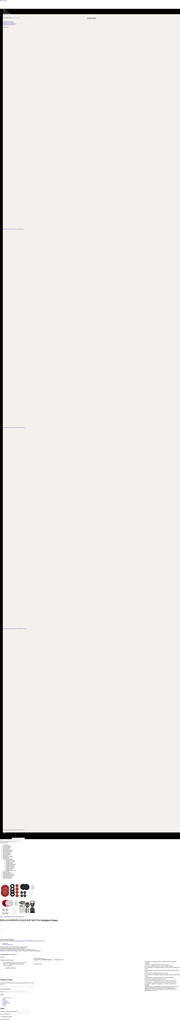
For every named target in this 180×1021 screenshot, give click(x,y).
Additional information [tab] (8, 944)
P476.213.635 (41, 941)
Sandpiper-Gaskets (10, 865)
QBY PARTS (6, 857)
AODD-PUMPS (6, 13)
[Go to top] (34, 961)
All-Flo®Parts (6, 845)
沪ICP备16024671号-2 (58, 959)
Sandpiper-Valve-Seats (11, 870)
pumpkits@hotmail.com (10, 967)
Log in (10, 1016)
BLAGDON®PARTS (8, 850)
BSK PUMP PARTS (7, 851)
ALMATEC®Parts (7, 846)
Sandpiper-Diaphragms (11, 864)
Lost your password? (4, 1019)
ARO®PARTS (6, 849)
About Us (5, 10)
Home (4, 9)
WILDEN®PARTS (7, 876)
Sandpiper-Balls (9, 862)
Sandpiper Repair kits (10, 860)
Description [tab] (5, 943)
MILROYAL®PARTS (8, 856)
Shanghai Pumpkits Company (7, 960)
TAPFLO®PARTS (7, 873)
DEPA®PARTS (6, 852)
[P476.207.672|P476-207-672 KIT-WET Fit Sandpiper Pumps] (6, 937)
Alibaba (4, 833)
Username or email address (8, 1011)
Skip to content (3, 0)
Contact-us (5, 12)
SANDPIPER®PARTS (8, 859)
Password (4, 1014)
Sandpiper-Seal (9, 869)
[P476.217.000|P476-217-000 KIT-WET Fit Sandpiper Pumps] (6, 929)
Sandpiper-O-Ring (10, 868)
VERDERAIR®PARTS (8, 874)
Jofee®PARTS (6, 855)
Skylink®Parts (6, 871)
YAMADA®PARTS (7, 878)
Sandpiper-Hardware (10, 866)
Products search (7, 17)
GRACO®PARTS (7, 854)
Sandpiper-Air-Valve (10, 861)
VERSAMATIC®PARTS (8, 875)
